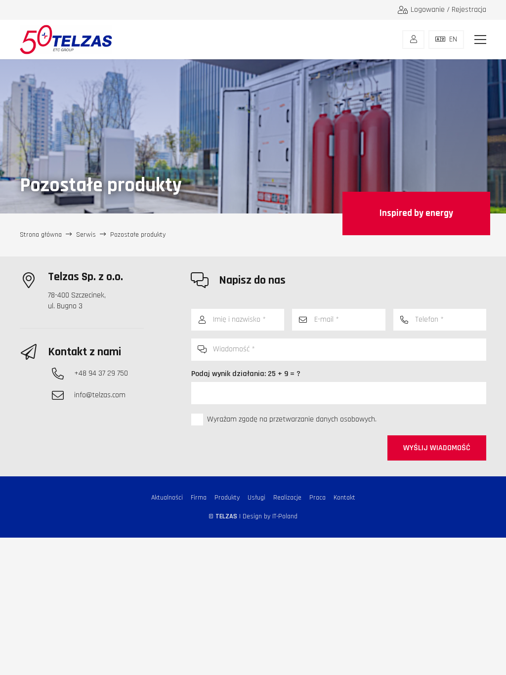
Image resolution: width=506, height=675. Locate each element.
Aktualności (167, 497)
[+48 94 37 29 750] (62, 374)
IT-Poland (284, 516)
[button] (480, 39)
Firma (199, 497)
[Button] (413, 39)
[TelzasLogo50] (66, 39)
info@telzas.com (100, 395)
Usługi (256, 497)
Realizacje (287, 497)
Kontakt (344, 497)
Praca (317, 497)
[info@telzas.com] (62, 395)
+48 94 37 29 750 (101, 373)
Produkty (227, 497)
